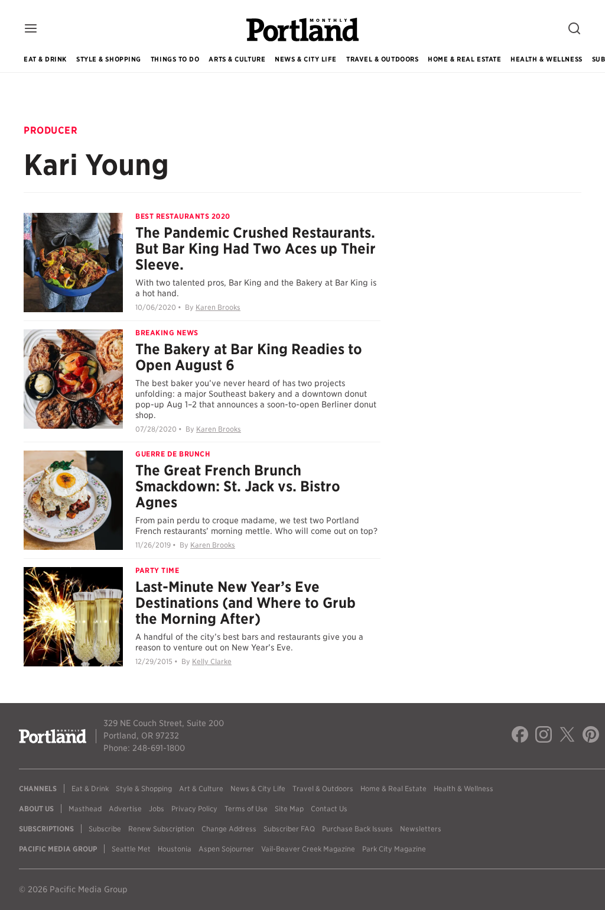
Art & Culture (201, 788)
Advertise (125, 808)
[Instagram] (543, 736)
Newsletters (420, 828)
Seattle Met (131, 848)
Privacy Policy (194, 808)
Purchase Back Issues (357, 828)
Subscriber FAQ (289, 828)
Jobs (156, 808)
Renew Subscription (161, 828)
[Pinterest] (591, 736)
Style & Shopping (108, 59)
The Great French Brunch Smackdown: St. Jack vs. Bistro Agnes (237, 486)
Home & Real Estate (464, 59)
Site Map (289, 808)
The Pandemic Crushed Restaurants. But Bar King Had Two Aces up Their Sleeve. (255, 248)
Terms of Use (246, 808)
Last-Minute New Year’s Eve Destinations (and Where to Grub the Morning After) (245, 602)
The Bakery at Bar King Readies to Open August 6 (248, 357)
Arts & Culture (237, 59)
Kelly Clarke (212, 661)
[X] (567, 736)
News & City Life (306, 59)
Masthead (85, 808)
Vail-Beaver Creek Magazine (308, 848)
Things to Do (175, 59)
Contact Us (329, 808)
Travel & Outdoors (382, 59)
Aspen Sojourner (226, 848)
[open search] (574, 29)
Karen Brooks (218, 307)
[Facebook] (520, 736)
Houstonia (174, 848)
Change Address (228, 828)
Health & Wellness (546, 59)
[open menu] (30, 29)
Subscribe (105, 828)
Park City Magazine (394, 848)
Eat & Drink (45, 59)
